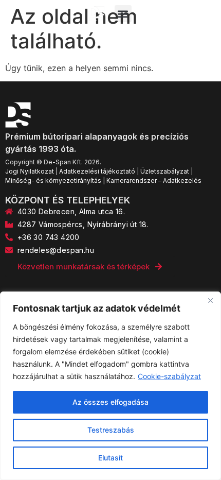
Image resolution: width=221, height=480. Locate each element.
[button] (123, 13)
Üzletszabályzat (164, 171)
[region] (110, 386)
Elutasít (110, 457)
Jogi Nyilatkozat (29, 171)
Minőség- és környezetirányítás (53, 180)
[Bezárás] (210, 300)
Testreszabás (110, 429)
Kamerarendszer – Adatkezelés (153, 180)
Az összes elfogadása (110, 402)
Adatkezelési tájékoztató (97, 171)
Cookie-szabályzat (169, 376)
